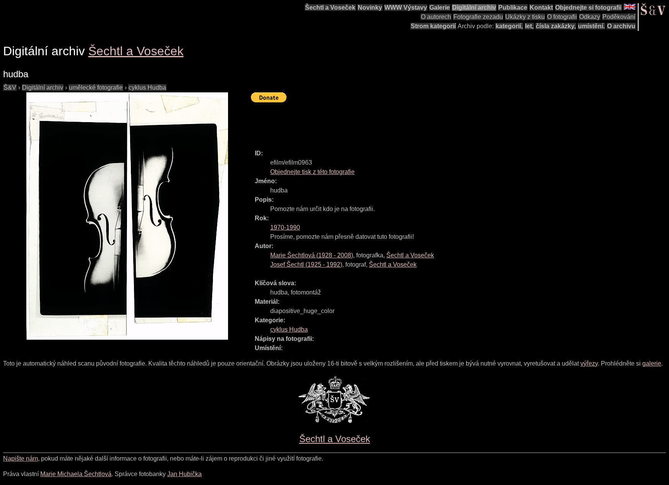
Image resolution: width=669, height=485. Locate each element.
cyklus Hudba (147, 87)
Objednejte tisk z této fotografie (312, 171)
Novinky (370, 7)
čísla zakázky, (556, 26)
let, (529, 26)
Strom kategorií (433, 26)
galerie (651, 363)
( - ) (311, 255)
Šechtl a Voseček (330, 7)
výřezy (589, 363)
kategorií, (509, 26)
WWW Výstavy (405, 7)
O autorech (436, 17)
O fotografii (562, 17)
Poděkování (618, 17)
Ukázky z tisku (525, 17)
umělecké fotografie (96, 87)
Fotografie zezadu (478, 17)
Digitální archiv (474, 7)
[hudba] (127, 216)
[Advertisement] (392, 122)
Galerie (439, 7)
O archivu (621, 26)
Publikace (512, 7)
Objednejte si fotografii (588, 7)
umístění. (591, 26)
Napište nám (20, 458)
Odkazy (589, 17)
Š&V (9, 87)
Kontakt (541, 7)
